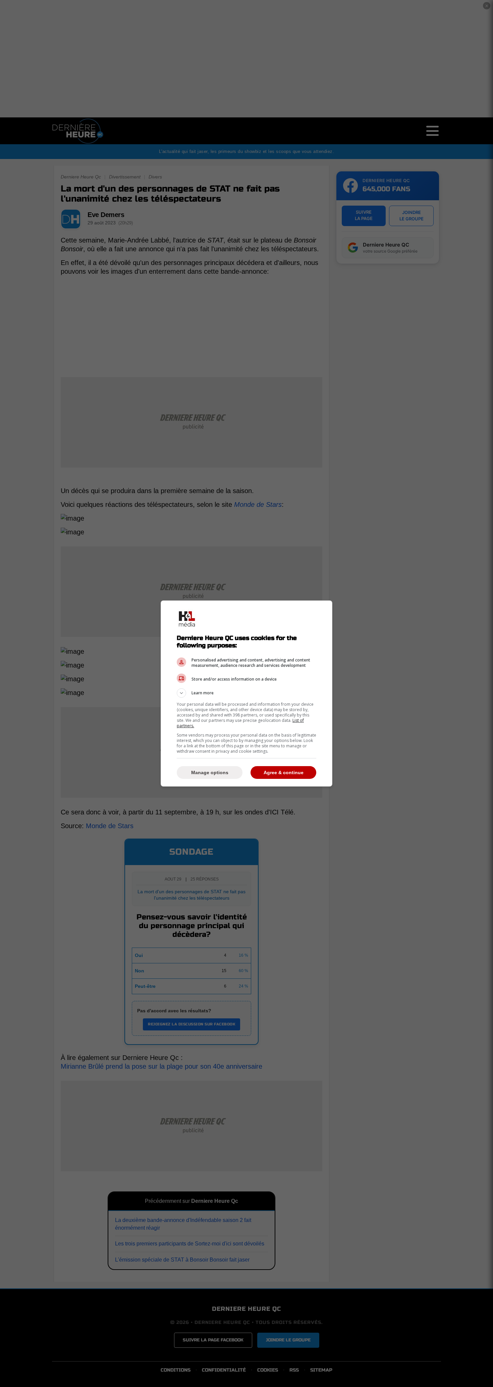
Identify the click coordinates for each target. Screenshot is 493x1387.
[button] (246, 693)
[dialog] (246, 693)
